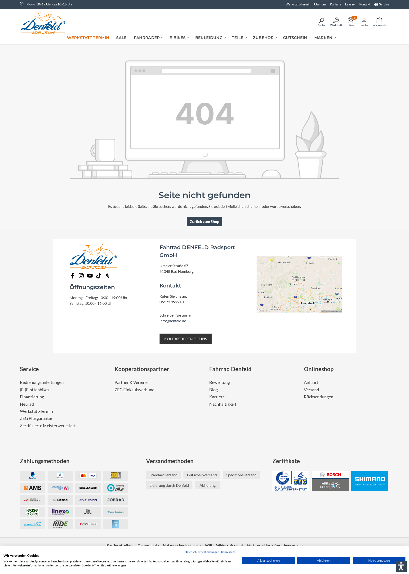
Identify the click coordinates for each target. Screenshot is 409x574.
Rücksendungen (318, 396)
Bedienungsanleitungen (42, 382)
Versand (311, 389)
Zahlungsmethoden (45, 460)
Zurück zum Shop (204, 221)
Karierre (335, 4)
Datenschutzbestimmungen (202, 552)
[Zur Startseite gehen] (44, 22)
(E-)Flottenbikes (34, 389)
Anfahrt (311, 382)
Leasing (350, 4)
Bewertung (219, 382)
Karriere (217, 396)
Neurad (27, 404)
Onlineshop (319, 368)
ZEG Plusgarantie (36, 418)
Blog (213, 389)
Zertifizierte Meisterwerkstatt (48, 425)
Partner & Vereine (131, 382)
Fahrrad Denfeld (230, 368)
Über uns (320, 4)
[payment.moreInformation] (32, 488)
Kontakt (364, 4)
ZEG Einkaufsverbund (135, 389)
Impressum (228, 552)
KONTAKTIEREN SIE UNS (185, 338)
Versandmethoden (170, 460)
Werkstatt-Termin (298, 4)
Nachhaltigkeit (222, 404)
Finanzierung (32, 396)
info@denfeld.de (173, 320)
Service (384, 4)
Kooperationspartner (142, 368)
